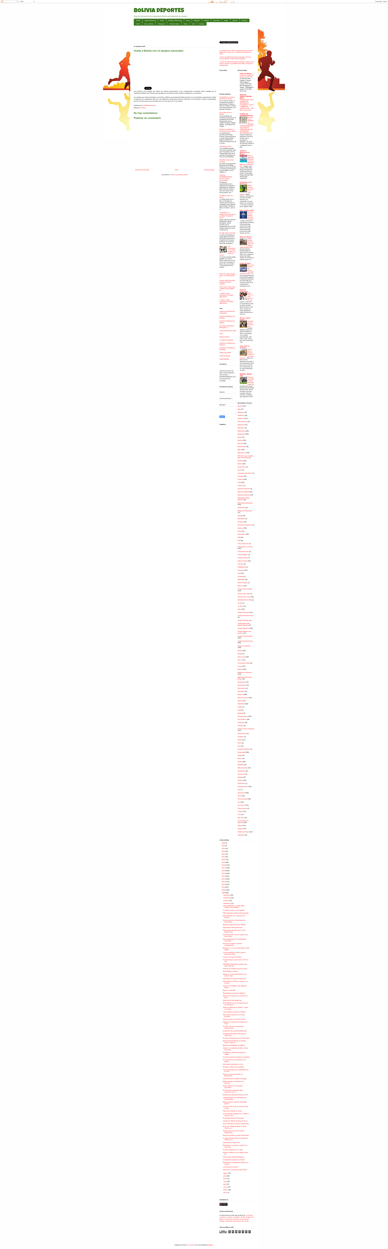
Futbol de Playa (243, 558)
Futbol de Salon (174, 24)
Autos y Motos (148, 24)
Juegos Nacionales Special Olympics (244, 624)
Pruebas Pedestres (244, 749)
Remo (239, 758)
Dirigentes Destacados (245, 511)
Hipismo (240, 586)
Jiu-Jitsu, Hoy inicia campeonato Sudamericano (233, 1027)
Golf (193, 24)
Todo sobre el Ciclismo (244, 346)
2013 (223, 879)
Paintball (240, 713)
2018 (223, 865)
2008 (223, 892)
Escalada (241, 522)
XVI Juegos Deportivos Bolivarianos (226, 326)
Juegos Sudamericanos (245, 641)
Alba (239, 409)
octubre (226, 900)
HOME (138, 20)
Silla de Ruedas (243, 768)
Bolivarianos (241, 453)
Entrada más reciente (142, 170)
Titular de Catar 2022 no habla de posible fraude (251, 381)
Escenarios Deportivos (245, 525)
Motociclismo (242, 685)
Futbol (138, 24)
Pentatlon (241, 736)
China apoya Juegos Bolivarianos (233, 1157)
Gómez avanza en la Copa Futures (234, 1019)
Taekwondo (241, 793)
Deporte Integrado (243, 492)
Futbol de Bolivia (224, 356)
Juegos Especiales (244, 612)
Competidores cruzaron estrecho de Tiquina (227, 98)
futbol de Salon (242, 561)
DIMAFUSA (241, 507)
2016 (223, 870)
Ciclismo (201, 24)
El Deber (248, 1217)
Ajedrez (234, 20)
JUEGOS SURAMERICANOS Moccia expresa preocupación (225, 177)
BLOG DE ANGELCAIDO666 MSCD (246, 96)
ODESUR (241, 704)
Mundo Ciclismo (224, 337)
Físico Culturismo (243, 543)
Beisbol (206, 20)
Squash (240, 780)
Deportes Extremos (244, 495)
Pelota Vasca (242, 733)
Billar (239, 449)
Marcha (240, 669)
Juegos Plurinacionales (245, 636)
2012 (223, 881)
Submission (241, 783)
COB (239, 482)
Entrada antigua (209, 170)
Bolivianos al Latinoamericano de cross (235, 1095)
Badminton (241, 425)
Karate (240, 650)
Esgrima (240, 528)
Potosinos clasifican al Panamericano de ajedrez (227, 130)
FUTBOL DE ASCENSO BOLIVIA (246, 114)
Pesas (240, 740)
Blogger (210, 1245)
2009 (223, 890)
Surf (239, 789)
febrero (225, 1190)
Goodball (240, 576)
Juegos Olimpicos (150, 20)
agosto (225, 1173)
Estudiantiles (242, 534)
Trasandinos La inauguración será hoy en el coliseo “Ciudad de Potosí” (227, 215)
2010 (223, 887)
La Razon (222, 1217)
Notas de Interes (243, 697)
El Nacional (228, 1221)
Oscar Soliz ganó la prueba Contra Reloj (236, 1123)
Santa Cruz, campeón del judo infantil (235, 1169)
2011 (223, 884)
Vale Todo (241, 817)
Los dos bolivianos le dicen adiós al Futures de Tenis (234, 953)
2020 (223, 859)
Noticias (240, 701)
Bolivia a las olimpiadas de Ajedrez (234, 1045)
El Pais (243, 1217)
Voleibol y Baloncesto (175, 20)
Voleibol (240, 828)
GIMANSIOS (242, 567)
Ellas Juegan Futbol (247, 210)
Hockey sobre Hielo (244, 593)
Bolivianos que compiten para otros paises (245, 456)
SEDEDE (240, 764)
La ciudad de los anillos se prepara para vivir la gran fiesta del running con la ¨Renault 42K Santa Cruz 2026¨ (236, 52)
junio (225, 1178)
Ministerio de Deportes (245, 672)
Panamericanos (243, 716)
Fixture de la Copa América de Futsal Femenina (250, 215)
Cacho (240, 470)
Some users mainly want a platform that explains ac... (227, 288)
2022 (223, 854)
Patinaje (240, 725)
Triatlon (240, 811)
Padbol (240, 707)
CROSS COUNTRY (244, 489)
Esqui (239, 531)
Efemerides (241, 518)
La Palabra (236, 1217)
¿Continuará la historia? (230, 1167)
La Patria (229, 1217)
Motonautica (242, 688)
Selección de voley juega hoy (232, 1000)
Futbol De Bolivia (246, 73)
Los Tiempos (228, 1219)
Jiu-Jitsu (240, 606)
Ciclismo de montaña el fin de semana (235, 968)
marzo (225, 1187)
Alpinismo (241, 412)
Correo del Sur (244, 1219)
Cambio (221, 1221)
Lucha (240, 666)
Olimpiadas (161, 24)
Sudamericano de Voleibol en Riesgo (234, 1078)
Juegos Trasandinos (244, 646)
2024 (223, 848)
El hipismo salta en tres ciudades (233, 1067)
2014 (223, 876)
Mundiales (241, 691)
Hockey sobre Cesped (245, 589)
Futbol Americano (243, 551)
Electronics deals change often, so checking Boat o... (227, 275)
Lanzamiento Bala (243, 663)
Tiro (239, 802)
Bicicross (240, 443)
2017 (223, 868)
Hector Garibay (242, 582)
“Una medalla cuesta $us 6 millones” (234, 1012)
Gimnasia (241, 570)
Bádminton (241, 428)
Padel (239, 710)
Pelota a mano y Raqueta (246, 729)
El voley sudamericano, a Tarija (233, 1150)
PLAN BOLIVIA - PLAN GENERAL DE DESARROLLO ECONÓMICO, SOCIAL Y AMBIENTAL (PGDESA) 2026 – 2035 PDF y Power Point (247, 105)
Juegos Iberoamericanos (246, 615)
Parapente (241, 722)
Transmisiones (242, 808)
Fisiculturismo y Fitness (245, 547)
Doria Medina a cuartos (230, 971)
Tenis (188, 20)
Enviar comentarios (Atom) (179, 174)
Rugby (226, 20)
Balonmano (241, 431)
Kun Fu (240, 660)
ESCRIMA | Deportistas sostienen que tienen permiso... (235, 965)
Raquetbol (216, 20)
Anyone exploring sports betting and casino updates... (227, 282)
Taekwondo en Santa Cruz (231, 1142)
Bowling (240, 460)
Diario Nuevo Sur (238, 1221)
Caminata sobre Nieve (245, 473)
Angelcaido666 (224, 359)
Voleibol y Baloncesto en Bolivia (245, 152)
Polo (239, 746)
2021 (223, 857)
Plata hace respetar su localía (232, 1111)
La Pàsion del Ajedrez (226, 340)
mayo (225, 1181)
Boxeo (186, 24)
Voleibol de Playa (243, 832)
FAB (239, 537)
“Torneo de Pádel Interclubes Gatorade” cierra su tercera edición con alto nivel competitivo (235, 58)
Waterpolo (241, 835)
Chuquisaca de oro (225, 146)
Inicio (176, 170)
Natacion (244, 20)
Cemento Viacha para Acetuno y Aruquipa (236, 1057)
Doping (240, 515)
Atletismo (197, 20)
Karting (240, 654)
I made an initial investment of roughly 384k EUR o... (226, 295)
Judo (239, 609)
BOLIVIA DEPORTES (159, 11)
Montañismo (242, 682)
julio (224, 1176)
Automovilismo (242, 421)
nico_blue (191, 1245)
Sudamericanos (243, 786)
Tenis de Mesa (242, 799)
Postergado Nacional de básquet (233, 1118)
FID (239, 540)
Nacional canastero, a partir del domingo (236, 1135)
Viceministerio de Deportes (243, 821)
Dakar (162, 20)
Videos (240, 825)
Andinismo (241, 415)
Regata (240, 755)
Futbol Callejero (243, 554)
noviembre (226, 898)
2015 (223, 873)
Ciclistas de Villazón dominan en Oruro (235, 1121)
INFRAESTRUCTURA (244, 600)
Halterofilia (241, 579)
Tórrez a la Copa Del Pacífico (232, 957)
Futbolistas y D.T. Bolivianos (246, 183)
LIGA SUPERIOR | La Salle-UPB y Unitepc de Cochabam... (234, 906)
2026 (223, 843)
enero (225, 1192)
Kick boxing (241, 657)
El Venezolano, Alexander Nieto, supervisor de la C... (233, 1091)
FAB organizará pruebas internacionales (236, 913)
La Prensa (249, 1215)
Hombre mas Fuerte (244, 597)
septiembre (227, 903)
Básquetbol (241, 434)
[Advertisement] (194, 33)
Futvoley (240, 564)
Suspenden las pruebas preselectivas (235, 1031)
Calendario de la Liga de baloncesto (234, 978)
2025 (223, 846)
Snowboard (241, 774)
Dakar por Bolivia (246, 237)
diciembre (226, 895)
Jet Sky (240, 603)
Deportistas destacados (245, 503)
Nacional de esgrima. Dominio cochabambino (232, 944)
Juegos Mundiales (243, 620)
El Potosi (236, 1219)
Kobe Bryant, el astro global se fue (250, 296)
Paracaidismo (242, 719)
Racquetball (241, 752)
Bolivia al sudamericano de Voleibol (234, 924)
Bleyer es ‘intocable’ (229, 990)
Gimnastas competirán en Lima (233, 1064)
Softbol (240, 777)
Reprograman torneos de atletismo (234, 993)
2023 (223, 851)
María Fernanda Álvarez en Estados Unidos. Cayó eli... (234, 1041)
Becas (240, 437)
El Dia (247, 1221)
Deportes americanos (244, 290)
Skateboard (241, 771)
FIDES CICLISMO (225, 353)
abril (224, 1184)
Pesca (240, 743)
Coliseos (240, 485)
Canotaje (240, 476)
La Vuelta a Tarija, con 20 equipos (234, 910)
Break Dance (242, 467)
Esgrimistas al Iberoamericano (232, 927)
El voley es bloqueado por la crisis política (236, 1038)
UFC (239, 814)
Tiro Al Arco (241, 805)
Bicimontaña (242, 446)
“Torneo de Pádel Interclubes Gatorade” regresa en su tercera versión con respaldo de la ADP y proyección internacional (236, 63)
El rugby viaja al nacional (227, 233)
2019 (223, 862)
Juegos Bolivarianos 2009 (227, 330)
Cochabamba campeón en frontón (234, 1160)
